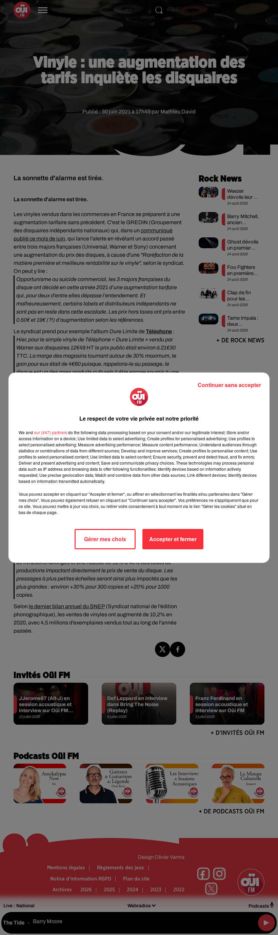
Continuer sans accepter (229, 385)
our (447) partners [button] (50, 432)
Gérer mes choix (105, 539)
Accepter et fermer (173, 539)
